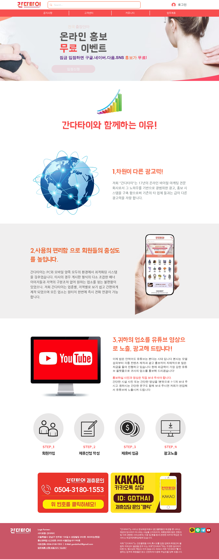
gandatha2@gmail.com (82, 544)
